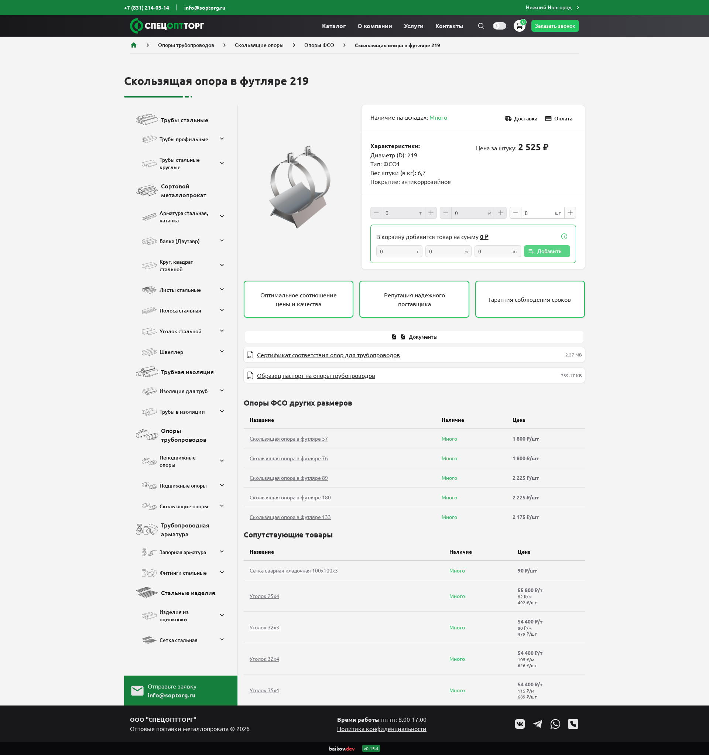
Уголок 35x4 (264, 690)
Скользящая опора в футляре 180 (290, 497)
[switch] (499, 26)
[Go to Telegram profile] (538, 724)
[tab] (414, 337)
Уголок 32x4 (264, 658)
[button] (553, 7)
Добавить (549, 250)
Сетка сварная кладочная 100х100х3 (294, 570)
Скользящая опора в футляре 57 (289, 438)
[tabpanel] (414, 365)
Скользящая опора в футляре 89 (289, 477)
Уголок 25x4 (264, 595)
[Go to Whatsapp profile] (555, 724)
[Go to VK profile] (520, 724)
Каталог (334, 26)
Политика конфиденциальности (382, 728)
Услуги (414, 26)
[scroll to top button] (697, 694)
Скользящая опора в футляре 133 (290, 516)
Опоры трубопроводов (186, 44)
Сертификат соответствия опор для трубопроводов (328, 354)
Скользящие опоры (259, 44)
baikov (342, 748)
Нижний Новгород (549, 7)
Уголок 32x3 (264, 627)
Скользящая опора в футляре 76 (289, 458)
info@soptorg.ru (204, 7)
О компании (374, 26)
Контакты (449, 26)
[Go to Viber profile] (573, 724)
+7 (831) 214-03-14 (146, 7)
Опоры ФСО (319, 44)
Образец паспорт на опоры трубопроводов (316, 375)
